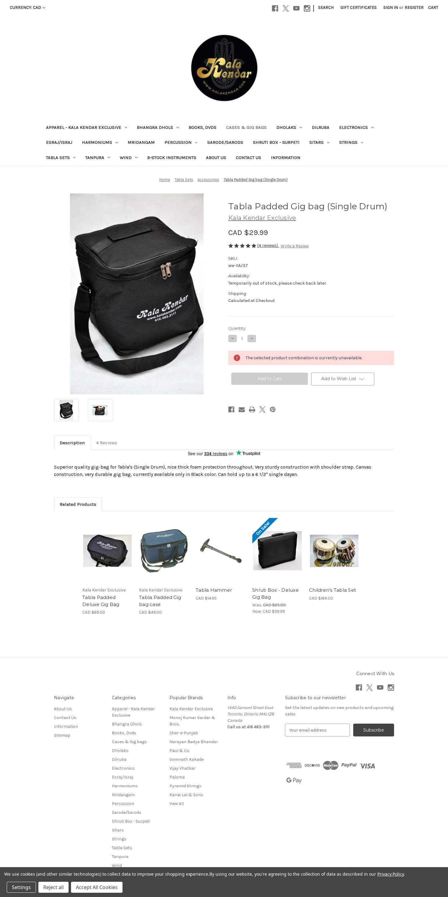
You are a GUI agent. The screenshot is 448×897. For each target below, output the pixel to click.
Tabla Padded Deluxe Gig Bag (100, 600)
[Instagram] (307, 8)
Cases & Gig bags (246, 127)
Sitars (316, 142)
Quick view (107, 545)
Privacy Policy (390, 874)
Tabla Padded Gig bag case (160, 600)
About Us (216, 157)
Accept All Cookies (97, 887)
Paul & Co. (179, 750)
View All (176, 803)
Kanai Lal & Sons (186, 794)
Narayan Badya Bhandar (193, 741)
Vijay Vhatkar (182, 768)
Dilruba (320, 127)
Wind (126, 157)
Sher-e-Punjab (183, 733)
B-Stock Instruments (171, 157)
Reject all (53, 887)
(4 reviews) (268, 245)
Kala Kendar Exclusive (191, 708)
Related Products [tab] (78, 504)
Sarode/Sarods (225, 142)
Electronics (353, 127)
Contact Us (248, 157)
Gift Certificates (358, 7)
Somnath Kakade (186, 759)
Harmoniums (97, 142)
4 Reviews (106, 442)
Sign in (390, 7)
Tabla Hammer (214, 590)
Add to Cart (107, 556)
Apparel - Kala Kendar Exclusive (83, 127)
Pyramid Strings (185, 786)
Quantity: (237, 328)
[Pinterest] (273, 409)
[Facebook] (275, 8)
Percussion (178, 142)
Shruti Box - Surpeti (276, 142)
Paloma (177, 777)
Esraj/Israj (59, 142)
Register (414, 7)
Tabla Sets (58, 157)
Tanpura (94, 157)
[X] (286, 8)
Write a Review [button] (295, 246)
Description (72, 442)
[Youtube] (296, 8)
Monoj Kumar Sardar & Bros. (192, 721)
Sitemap (62, 735)
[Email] (242, 409)
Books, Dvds (202, 127)
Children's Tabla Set (332, 590)
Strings (348, 142)
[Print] (252, 409)
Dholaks (286, 127)
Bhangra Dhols (155, 127)
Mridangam (141, 142)
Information (285, 157)
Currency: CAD (25, 7)
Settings (21, 887)
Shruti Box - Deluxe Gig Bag (275, 593)
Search (326, 7)
